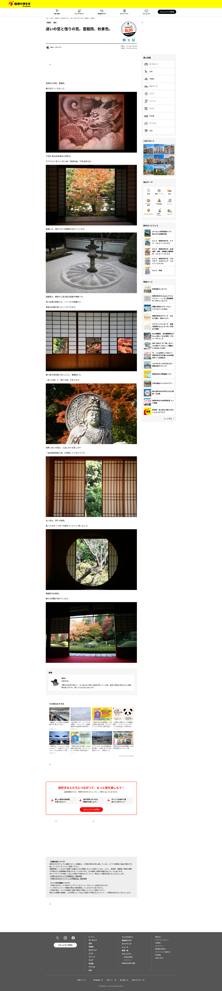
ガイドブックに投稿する (162, 952)
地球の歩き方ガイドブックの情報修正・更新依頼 (69, 878)
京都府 (57, 18)
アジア (151, 108)
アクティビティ (148, 214)
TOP (47, 18)
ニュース (125, 947)
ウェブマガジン (79, 14)
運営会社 (158, 937)
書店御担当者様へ (160, 949)
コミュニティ (146, 14)
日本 (51, 18)
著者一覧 (125, 950)
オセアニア (153, 86)
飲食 (148, 194)
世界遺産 (159, 204)
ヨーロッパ (153, 64)
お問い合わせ (159, 958)
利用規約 (158, 943)
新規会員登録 (128, 957)
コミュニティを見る (167, 12)
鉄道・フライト (159, 214)
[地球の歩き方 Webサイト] (19, 4)
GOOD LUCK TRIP (128, 963)
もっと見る (168, 418)
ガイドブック (124, 14)
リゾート (152, 101)
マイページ (127, 960)
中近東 (151, 116)
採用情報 (158, 955)
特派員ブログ (102, 14)
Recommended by (123, 756)
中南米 (151, 79)
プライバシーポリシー (162, 940)
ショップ (169, 214)
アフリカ (152, 123)
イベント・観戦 (148, 204)
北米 (151, 71)
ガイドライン (159, 946)
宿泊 (169, 194)
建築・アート (159, 194)
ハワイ (151, 94)
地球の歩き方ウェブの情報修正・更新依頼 (66, 876)
